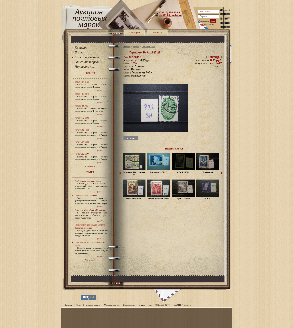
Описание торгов (87, 62)
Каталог (81, 47)
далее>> (100, 90)
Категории (134, 32)
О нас (79, 52)
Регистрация (204, 21)
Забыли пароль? (207, 24)
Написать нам (85, 66)
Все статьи (89, 260)
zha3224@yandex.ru (170, 15)
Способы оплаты (87, 57)
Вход (213, 21)
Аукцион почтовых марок (88, 18)
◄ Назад (130, 138)
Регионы (157, 32)
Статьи (142, 305)
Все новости (89, 166)
